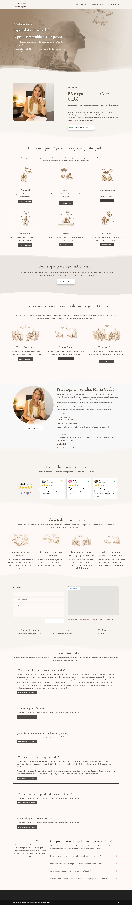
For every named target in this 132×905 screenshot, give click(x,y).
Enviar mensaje (55, 621)
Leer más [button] (70, 496)
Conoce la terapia (25, 359)
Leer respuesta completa (26, 692)
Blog (106, 4)
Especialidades (96, 4)
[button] (117, 488)
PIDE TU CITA (66, 282)
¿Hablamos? (115, 4)
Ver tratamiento (25, 201)
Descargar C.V (33, 428)
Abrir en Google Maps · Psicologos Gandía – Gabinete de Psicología (90, 619)
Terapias (83, 4)
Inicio (76, 4)
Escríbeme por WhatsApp (81, 127)
